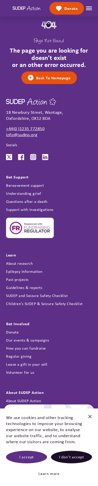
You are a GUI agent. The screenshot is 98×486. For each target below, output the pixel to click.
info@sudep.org (21, 135)
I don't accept (71, 457)
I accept (26, 457)
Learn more (49, 473)
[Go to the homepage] (26, 8)
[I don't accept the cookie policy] (90, 418)
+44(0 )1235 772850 (25, 129)
